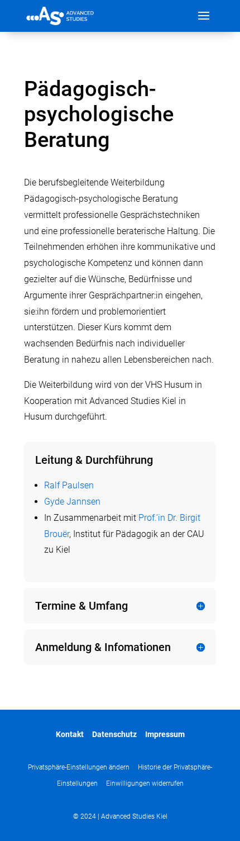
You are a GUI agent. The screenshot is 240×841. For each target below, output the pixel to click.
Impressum (165, 734)
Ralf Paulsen (69, 485)
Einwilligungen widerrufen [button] (145, 783)
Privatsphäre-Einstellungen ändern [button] (78, 767)
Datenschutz (114, 734)
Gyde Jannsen (72, 501)
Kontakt (70, 734)
